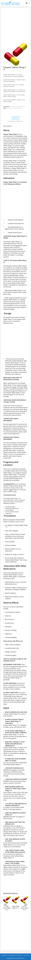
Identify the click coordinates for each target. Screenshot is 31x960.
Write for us (19, 955)
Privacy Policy (12, 955)
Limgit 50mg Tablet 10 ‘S (15, 907)
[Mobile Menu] (27, 3)
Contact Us (26, 955)
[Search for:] (29, 3)
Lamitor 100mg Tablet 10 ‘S (24, 908)
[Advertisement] (15, 26)
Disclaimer (4, 955)
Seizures (23, 106)
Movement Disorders (15, 106)
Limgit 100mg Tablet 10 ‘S (7, 908)
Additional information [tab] (15, 121)
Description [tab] (15, 118)
